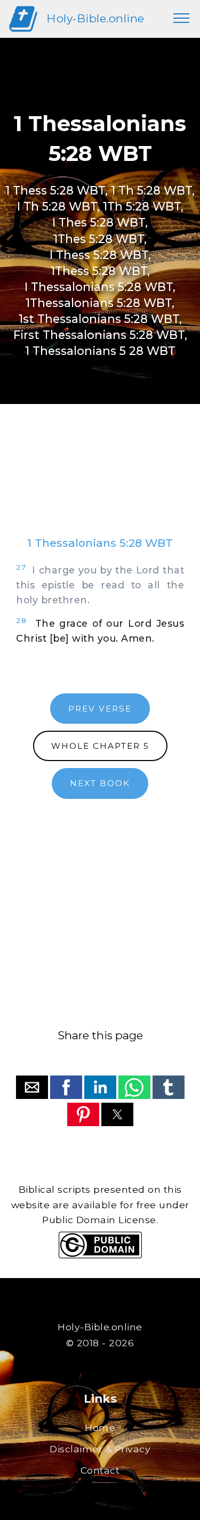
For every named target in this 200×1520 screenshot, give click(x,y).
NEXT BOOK (100, 783)
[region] (100, 481)
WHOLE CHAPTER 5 (100, 746)
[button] (32, 1087)
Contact (100, 1470)
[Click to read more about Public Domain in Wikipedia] (100, 1255)
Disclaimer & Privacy (100, 1448)
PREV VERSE (100, 709)
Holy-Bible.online (95, 18)
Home (100, 1427)
